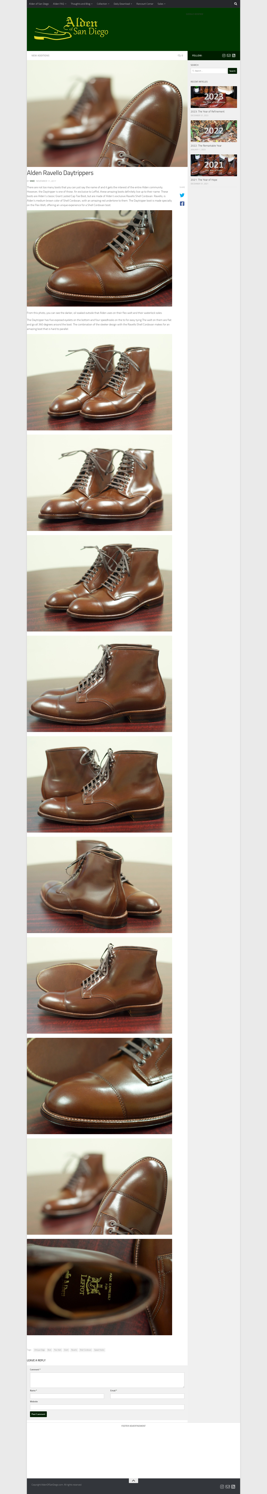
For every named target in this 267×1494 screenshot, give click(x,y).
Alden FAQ (58, 3)
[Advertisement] (210, 24)
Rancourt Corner (144, 3)
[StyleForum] (233, 55)
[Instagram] (224, 55)
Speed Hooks (99, 1350)
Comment (35, 1369)
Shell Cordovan (85, 1350)
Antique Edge (39, 1350)
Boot (49, 1350)
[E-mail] (229, 55)
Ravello (74, 1350)
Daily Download (122, 3)
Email (113, 1390)
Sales (160, 3)
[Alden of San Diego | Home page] (73, 29)
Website (34, 1401)
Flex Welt (57, 1350)
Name (33, 1390)
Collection (102, 3)
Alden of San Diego (39, 3)
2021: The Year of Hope (204, 179)
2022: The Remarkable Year (206, 145)
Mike (32, 181)
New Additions (40, 55)
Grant (66, 1350)
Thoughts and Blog (80, 3)
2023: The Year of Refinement (208, 111)
